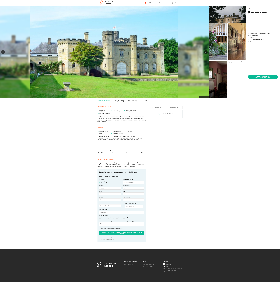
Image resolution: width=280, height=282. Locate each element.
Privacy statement (148, 266)
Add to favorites (157, 107)
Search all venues (128, 264)
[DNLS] (107, 3)
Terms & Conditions (148, 264)
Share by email (175, 107)
